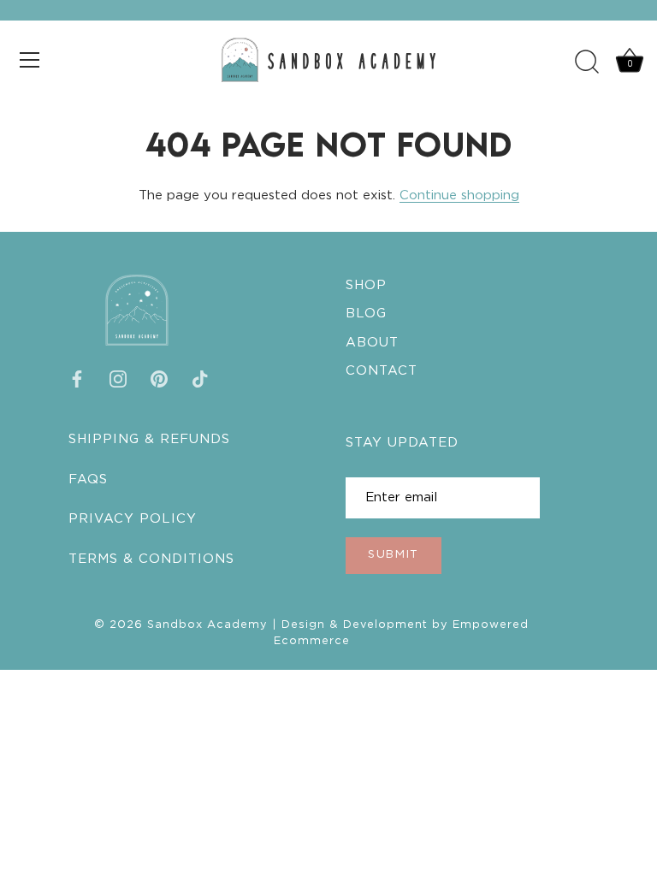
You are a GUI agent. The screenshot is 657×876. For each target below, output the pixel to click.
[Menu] (30, 60)
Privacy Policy (132, 518)
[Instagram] (118, 378)
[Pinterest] (159, 378)
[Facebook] (77, 378)
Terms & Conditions (151, 559)
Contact (381, 370)
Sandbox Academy (207, 624)
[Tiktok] (200, 378)
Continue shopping (459, 195)
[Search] (587, 62)
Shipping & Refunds (149, 439)
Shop (366, 285)
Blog (366, 313)
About (372, 342)
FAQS (88, 479)
